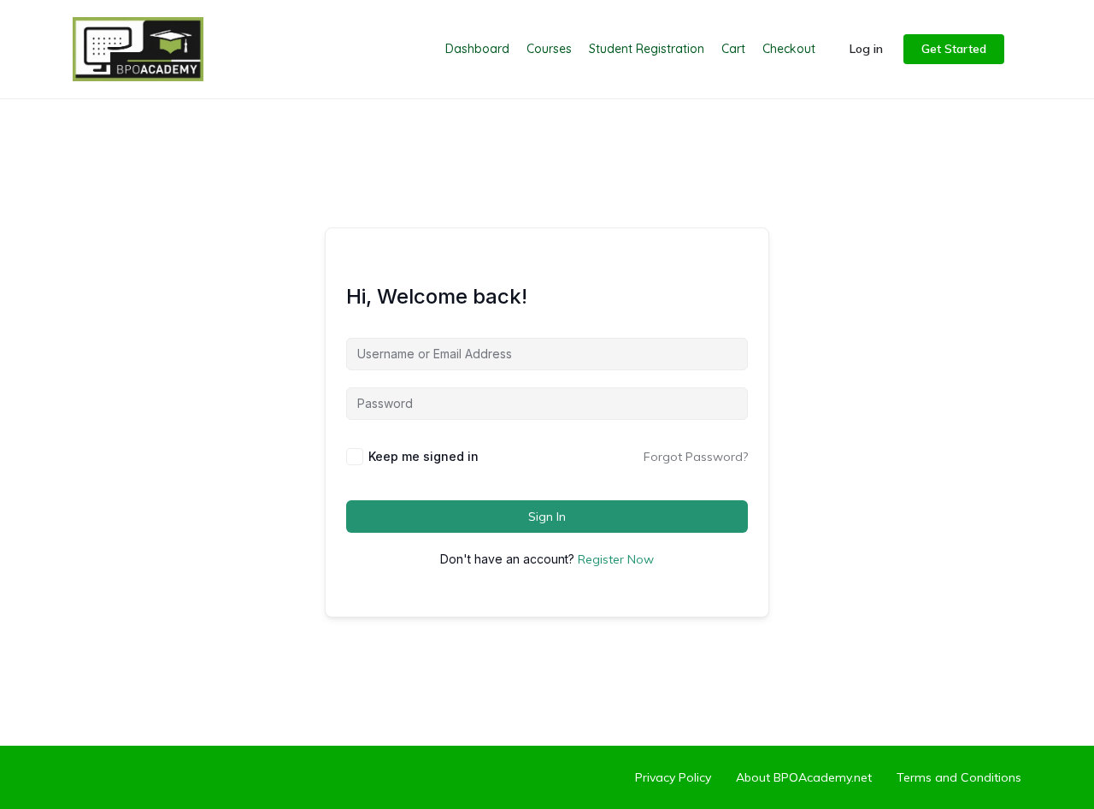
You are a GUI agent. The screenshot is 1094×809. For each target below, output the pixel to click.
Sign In (547, 516)
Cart (733, 48)
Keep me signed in (423, 456)
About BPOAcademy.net (804, 777)
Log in (866, 48)
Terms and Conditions (959, 777)
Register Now (616, 559)
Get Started (953, 48)
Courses (549, 48)
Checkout (788, 48)
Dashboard (477, 48)
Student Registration (646, 48)
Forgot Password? (696, 456)
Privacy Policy (673, 777)
